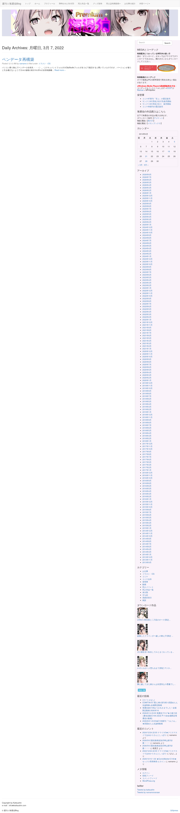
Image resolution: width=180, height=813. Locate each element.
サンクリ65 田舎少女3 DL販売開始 (156, 101)
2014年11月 (147, 533)
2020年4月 (146, 372)
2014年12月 (147, 530)
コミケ (145, 576)
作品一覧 (142, 690)
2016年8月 (146, 483)
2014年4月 (146, 549)
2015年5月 (146, 517)
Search (167, 43)
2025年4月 (146, 216)
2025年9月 (146, 203)
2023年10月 (147, 264)
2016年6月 (146, 485)
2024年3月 (146, 251)
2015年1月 (146, 528)
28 (146, 161)
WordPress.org (148, 780)
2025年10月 (147, 200)
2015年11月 (147, 504)
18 (169, 151)
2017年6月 (146, 459)
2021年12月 (147, 322)
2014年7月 (146, 544)
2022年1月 (146, 319)
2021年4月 (146, 340)
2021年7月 (146, 332)
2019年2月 (146, 409)
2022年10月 (147, 295)
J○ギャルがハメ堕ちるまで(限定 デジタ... (154, 668)
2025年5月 (146, 214)
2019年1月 (146, 412)
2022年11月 (147, 293)
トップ (28, 3)
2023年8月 (146, 269)
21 (146, 156)
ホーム (37, 3)
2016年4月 (146, 491)
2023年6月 (146, 274)
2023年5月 (146, 277)
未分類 (145, 592)
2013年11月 (147, 559)
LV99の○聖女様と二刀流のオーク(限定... (154, 619)
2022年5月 (146, 309)
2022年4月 (146, 311)
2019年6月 (146, 398)
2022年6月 (146, 306)
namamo (23, 63)
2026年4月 (146, 185)
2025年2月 (146, 222)
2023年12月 (147, 259)
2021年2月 (146, 346)
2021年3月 (146, 343)
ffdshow (140, 90)
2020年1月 (146, 380)
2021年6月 (146, 335)
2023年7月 (146, 272)
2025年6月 (146, 211)
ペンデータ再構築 (18, 59)
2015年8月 (146, 509)
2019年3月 (146, 406)
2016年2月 (146, 496)
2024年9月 (146, 235)
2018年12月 (147, 414)
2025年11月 (147, 198)
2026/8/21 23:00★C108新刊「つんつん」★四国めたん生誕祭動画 (159, 722)
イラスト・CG (44, 63)
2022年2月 (146, 317)
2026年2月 (146, 190)
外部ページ (144, 3)
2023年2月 (146, 285)
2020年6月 (146, 367)
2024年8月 (146, 237)
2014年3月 (146, 551)
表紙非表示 (147, 597)
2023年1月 (146, 288)
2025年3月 (146, 219)
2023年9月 (146, 266)
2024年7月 (146, 240)
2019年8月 (146, 393)
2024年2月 (146, 253)
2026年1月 (146, 193)
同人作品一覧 (83, 3)
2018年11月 (147, 417)
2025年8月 (146, 206)
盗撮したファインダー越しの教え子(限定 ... (155, 635)
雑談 (144, 600)
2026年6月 (146, 179)
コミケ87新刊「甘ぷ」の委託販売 (156, 98)
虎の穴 (150, 120)
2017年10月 (147, 449)
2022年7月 (146, 303)
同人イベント (148, 587)
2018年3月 (146, 435)
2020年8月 (146, 361)
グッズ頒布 (97, 3)
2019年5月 (146, 401)
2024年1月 (146, 256)
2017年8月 (146, 454)
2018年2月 (146, 438)
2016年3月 (146, 493)
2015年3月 (146, 522)
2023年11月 (147, 261)
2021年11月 (147, 325)
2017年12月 (147, 443)
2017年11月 (147, 446)
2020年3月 (146, 375)
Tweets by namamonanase (148, 792)
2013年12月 (147, 557)
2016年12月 (147, 472)
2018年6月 (146, 427)
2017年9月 (146, 451)
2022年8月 (146, 301)
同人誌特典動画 (112, 3)
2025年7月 (146, 208)
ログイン (146, 773)
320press (174, 810)
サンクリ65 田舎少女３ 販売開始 (156, 104)
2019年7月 (146, 396)
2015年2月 (146, 525)
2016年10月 (147, 478)
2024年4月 (146, 248)
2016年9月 (146, 480)
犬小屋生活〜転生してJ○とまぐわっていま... (155, 652)
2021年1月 (146, 348)
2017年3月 (146, 464)
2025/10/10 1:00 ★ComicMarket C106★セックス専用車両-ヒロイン (159, 760)
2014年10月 (147, 536)
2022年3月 (146, 314)
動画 (144, 584)
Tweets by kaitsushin (145, 789)
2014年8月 (146, 541)
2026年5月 (146, 182)
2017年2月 (146, 467)
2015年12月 (147, 501)
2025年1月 (146, 224)
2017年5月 (146, 462)
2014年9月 (146, 538)
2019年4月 (146, 404)
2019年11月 (147, 385)
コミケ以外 (147, 579)
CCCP (169, 88)
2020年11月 (147, 354)
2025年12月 (147, 195)
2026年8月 (146, 174)
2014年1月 (146, 554)
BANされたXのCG (66, 3)
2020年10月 (147, 356)
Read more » (60, 70)
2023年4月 (146, 280)
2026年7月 (146, 177)
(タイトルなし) (148, 699)
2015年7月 (146, 512)
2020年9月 (146, 359)
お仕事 (145, 571)
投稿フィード (148, 775)
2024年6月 (146, 243)
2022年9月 (146, 298)
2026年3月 (146, 187)
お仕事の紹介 (129, 3)
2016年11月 (147, 475)
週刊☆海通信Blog (11, 3)
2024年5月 (146, 245)
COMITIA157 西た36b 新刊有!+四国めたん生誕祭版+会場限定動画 (160, 703)
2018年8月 (146, 422)
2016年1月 (146, 499)
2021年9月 (146, 327)
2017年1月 (146, 470)
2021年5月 (146, 338)
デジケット (158, 118)
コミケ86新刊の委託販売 (152, 106)
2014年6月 (146, 546)
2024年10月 (147, 232)
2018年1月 (146, 441)
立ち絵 (145, 595)
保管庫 (145, 581)
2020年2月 (146, 377)
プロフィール (49, 3)
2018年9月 (146, 420)
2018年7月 (146, 425)
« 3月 (140, 164)
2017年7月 (146, 456)
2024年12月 (147, 227)
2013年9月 (146, 562)
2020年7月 (146, 364)
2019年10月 (147, 388)
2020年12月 (147, 351)
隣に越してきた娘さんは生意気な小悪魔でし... (156, 684)
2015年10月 (147, 507)
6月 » (146, 164)
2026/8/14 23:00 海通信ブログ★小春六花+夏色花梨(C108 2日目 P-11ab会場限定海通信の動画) (159, 716)
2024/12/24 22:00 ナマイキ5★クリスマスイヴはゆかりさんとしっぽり (159, 733)
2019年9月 (146, 390)
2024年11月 (147, 230)
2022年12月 (147, 290)
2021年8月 (146, 330)
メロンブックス (154, 123)
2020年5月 (146, 369)
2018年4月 (146, 433)
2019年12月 (147, 383)
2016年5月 (146, 488)
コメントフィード (149, 778)
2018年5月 (146, 430)
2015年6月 (146, 515)
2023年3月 (146, 282)
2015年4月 (146, 520)
